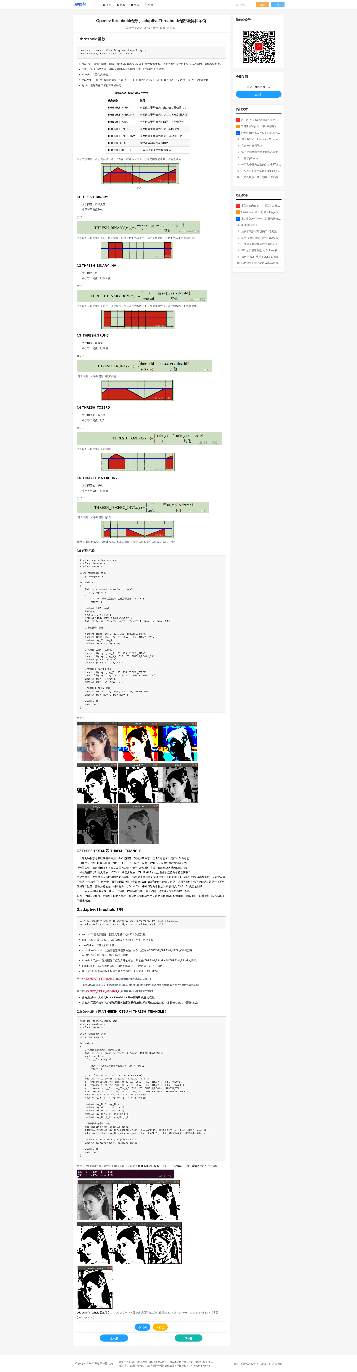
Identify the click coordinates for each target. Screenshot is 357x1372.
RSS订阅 (265, 1363)
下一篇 (188, 1338)
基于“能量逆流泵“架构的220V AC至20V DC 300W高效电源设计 (278, 237)
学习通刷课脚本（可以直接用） (259, 126)
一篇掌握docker (250, 158)
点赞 (144, 1327)
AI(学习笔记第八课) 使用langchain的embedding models (273, 212)
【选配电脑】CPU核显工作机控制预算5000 (266, 177)
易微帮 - (99, 1363)
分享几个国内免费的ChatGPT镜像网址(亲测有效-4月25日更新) (277, 164)
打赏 (161, 1327)
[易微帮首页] (85, 4)
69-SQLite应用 (249, 225)
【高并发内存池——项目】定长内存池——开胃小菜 (271, 205)
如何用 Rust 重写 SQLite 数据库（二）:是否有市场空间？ (274, 256)
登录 (262, 4)
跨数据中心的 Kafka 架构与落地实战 (262, 263)
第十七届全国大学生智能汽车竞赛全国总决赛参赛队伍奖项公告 (277, 152)
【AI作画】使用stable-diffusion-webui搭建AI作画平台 (272, 171)
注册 (278, 4)
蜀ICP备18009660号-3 (246, 1363)
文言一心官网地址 (251, 145)
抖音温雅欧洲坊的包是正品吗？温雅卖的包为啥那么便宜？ (274, 132)
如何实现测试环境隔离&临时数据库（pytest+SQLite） (272, 231)
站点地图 (277, 1363)
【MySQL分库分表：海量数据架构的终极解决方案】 (271, 218)
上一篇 (114, 1338)
